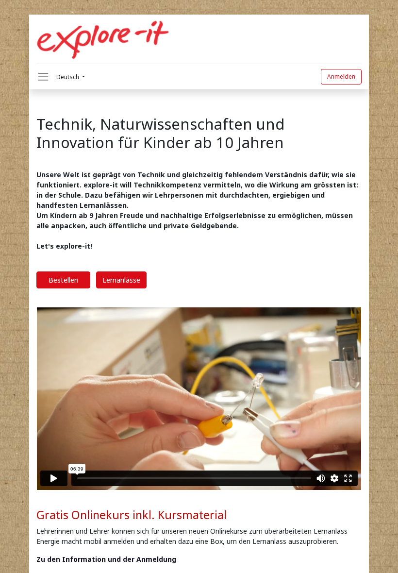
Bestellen (63, 280)
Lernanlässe (121, 280)
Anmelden (341, 76)
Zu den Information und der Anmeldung (107, 559)
